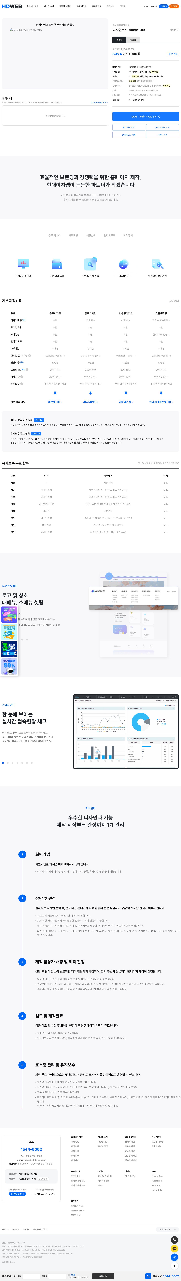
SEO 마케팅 (130, 1176)
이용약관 (26, 1229)
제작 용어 (75, 1160)
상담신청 (103, 1276)
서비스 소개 (49, 6)
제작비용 (73, 235)
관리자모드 (109, 235)
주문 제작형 (81, 6)
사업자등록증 (76, 1210)
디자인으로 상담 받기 (144, 116)
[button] (22, 639)
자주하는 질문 (104, 1181)
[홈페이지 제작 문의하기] (174, 1257)
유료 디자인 (130, 1151)
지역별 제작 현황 (78, 1185)
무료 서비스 (54, 235)
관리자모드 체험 (128, 135)
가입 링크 (39, 420)
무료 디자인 (130, 1146)
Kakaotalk (157, 1190)
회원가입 (154, 6)
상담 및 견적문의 (105, 1176)
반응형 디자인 (131, 1155)
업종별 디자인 (131, 1160)
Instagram (157, 1181)
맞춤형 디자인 (157, 1141)
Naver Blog (157, 1176)
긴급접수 (174, 6)
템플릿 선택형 (65, 6)
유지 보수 (75, 1155)
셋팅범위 (90, 235)
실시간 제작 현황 (78, 1181)
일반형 (119, 40)
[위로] (174, 1266)
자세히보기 (36, 434)
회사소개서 (75, 1206)
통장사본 (42, 1179)
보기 (88, 1277)
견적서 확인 (173, 54)
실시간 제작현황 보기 (98, 102)
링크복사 (173, 30)
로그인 (146, 6)
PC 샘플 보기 (128, 127)
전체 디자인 (130, 1141)
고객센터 (110, 6)
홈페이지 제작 (32, 6)
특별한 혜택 (103, 1146)
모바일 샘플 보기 (163, 127)
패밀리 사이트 (165, 1229)
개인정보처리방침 (40, 1229)
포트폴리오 (96, 6)
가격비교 (164, 6)
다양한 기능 (162, 135)
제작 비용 (75, 1146)
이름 (19, 1276)
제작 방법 (75, 1141)
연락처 (44, 1276)
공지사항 (15, 1229)
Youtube (156, 1185)
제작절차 (128, 235)
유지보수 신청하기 (17, 1194)
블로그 (101, 1185)
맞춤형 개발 (157, 1146)
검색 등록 (75, 1151)
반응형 (133, 40)
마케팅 (122, 6)
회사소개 (5, 1229)
